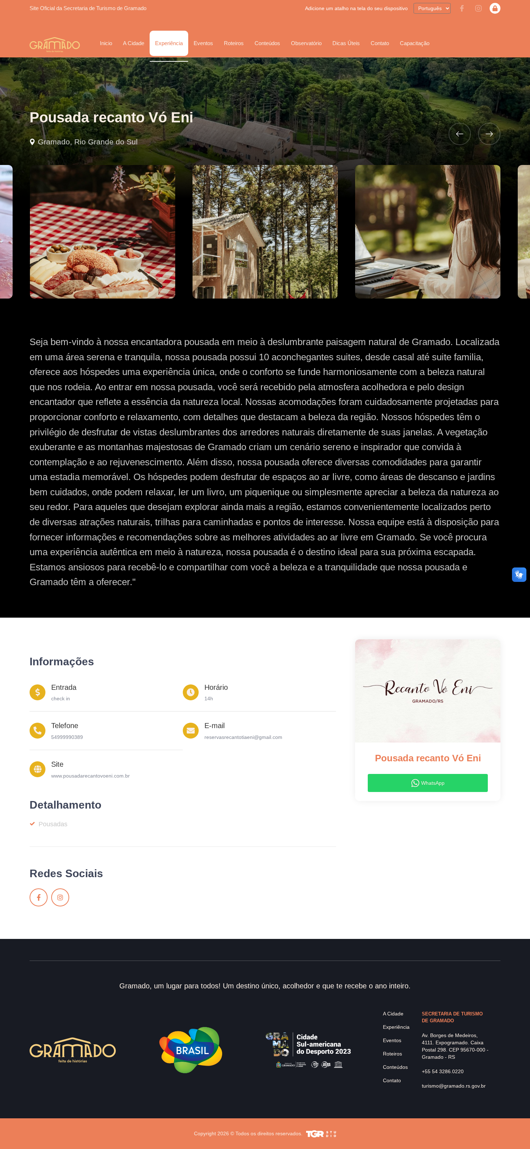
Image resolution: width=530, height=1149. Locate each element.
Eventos (392, 1040)
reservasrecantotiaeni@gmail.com (243, 737)
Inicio (106, 43)
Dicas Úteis (346, 43)
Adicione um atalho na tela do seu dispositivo (356, 8)
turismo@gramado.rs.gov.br (454, 1086)
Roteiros (234, 43)
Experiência (396, 1027)
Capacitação (414, 43)
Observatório (306, 43)
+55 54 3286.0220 (443, 1071)
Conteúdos (267, 43)
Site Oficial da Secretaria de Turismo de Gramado (88, 8)
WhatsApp (433, 783)
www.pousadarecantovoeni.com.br (90, 776)
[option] (102, 232)
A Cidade (393, 1014)
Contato (380, 43)
